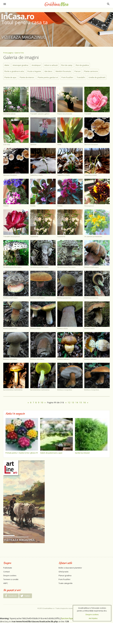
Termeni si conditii (10, 579)
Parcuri (77, 71)
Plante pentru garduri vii (48, 77)
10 (42, 402)
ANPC (5, 583)
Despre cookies (9, 575)
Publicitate (7, 568)
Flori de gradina (82, 65)
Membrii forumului (63, 71)
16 (84, 402)
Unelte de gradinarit (97, 77)
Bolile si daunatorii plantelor (70, 568)
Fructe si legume (34, 71)
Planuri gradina (65, 575)
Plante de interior (27, 77)
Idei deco (48, 71)
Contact (6, 571)
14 (77, 402)
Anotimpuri (36, 65)
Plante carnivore (91, 71)
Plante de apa (10, 77)
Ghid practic (63, 571)
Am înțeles (93, 618)
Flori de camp (66, 65)
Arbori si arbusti (51, 65)
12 (69, 402)
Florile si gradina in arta (14, 71)
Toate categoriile (65, 583)
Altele (6, 65)
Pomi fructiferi (67, 77)
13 (73, 402)
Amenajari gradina (20, 65)
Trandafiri (81, 77)
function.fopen (67, 618)
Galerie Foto (19, 53)
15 (80, 402)
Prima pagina (8, 53)
